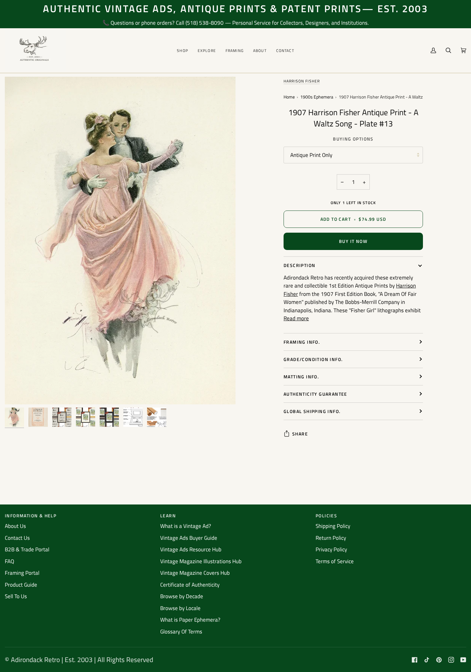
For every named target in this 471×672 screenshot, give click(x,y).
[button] (182, 50)
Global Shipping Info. (312, 411)
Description (299, 265)
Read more (296, 318)
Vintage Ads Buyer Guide (188, 538)
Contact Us (17, 538)
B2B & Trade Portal (27, 549)
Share (300, 433)
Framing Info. (302, 342)
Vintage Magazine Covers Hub (195, 573)
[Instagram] (451, 660)
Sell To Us (16, 596)
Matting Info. (301, 376)
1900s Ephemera (316, 97)
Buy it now (353, 241)
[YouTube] (463, 660)
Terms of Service (335, 561)
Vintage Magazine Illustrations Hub (201, 561)
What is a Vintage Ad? (185, 526)
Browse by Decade (181, 596)
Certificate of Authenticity (189, 585)
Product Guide (21, 585)
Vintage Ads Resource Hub (190, 549)
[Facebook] (414, 660)
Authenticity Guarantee (315, 394)
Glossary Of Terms (181, 631)
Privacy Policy (331, 549)
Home (289, 97)
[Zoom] (16, 392)
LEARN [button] (168, 515)
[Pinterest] (439, 660)
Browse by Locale (180, 608)
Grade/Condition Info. (313, 359)
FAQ (9, 561)
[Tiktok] (427, 660)
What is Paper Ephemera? (190, 620)
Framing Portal (22, 573)
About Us (15, 526)
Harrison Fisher (302, 81)
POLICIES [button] (326, 515)
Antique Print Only (311, 155)
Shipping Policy (333, 526)
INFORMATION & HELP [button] (30, 515)
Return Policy (331, 538)
